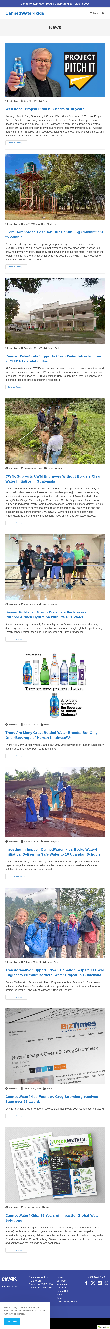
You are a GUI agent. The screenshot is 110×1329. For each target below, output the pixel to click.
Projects (52, 224)
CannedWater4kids (24, 13)
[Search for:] (102, 13)
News (45, 101)
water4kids (13, 101)
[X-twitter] (93, 1283)
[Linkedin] (100, 1283)
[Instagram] (106, 1283)
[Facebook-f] (86, 1283)
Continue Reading (17, 142)
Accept (12, 1321)
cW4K (9, 1278)
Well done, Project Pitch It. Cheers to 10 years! (45, 109)
